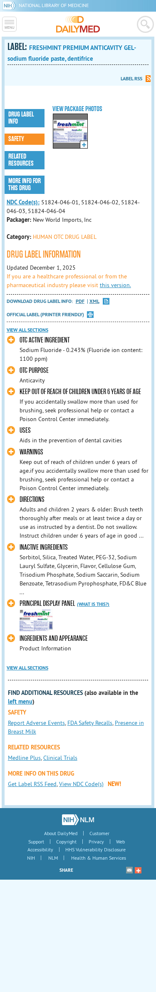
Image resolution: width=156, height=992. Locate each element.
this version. (115, 285)
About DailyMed (60, 833)
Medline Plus (24, 757)
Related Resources (21, 160)
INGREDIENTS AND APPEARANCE (54, 638)
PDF (80, 301)
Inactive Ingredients (44, 547)
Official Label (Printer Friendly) (45, 314)
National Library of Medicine (54, 5)
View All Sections (27, 330)
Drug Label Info (21, 118)
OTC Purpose (34, 370)
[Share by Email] (129, 870)
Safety (16, 139)
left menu (20, 701)
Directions (32, 499)
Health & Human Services (98, 858)
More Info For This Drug (24, 184)
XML (94, 301)
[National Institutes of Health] (10, 5)
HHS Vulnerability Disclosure (95, 849)
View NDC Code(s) (81, 784)
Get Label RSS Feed (32, 784)
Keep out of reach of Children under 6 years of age (80, 391)
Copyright (66, 841)
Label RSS (131, 78)
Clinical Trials (60, 757)
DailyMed (78, 24)
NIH (31, 858)
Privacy (96, 841)
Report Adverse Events (36, 723)
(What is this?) (93, 604)
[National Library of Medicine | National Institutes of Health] (78, 819)
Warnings (31, 452)
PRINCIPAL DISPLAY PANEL (47, 603)
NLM (53, 858)
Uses (25, 430)
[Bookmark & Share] (138, 870)
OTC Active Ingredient (44, 340)
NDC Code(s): (23, 202)
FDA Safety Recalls (89, 723)
